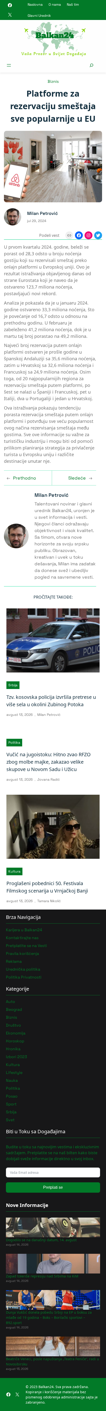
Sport (11, 1104)
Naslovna (35, 4)
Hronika (13, 1048)
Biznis (53, 81)
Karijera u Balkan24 (24, 929)
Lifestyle (14, 1072)
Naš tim (73, 4)
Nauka (12, 1080)
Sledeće (77, 478)
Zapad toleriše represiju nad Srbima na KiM (42, 1276)
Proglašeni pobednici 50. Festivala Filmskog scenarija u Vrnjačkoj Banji (47, 887)
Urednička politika (23, 969)
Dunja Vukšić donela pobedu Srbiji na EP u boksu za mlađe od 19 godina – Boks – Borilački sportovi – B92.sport (49, 1317)
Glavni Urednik (39, 15)
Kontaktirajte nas (22, 937)
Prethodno (24, 478)
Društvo (13, 1025)
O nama (55, 4)
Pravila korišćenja (22, 953)
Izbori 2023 (16, 1056)
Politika (14, 742)
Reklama (14, 961)
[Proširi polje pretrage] (91, 65)
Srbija (13, 685)
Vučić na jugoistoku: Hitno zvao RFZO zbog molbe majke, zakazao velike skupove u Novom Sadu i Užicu (48, 762)
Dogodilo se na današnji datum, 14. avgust (41, 1240)
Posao (12, 1096)
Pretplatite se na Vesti (26, 945)
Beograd (14, 1009)
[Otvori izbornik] (9, 65)
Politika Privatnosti (23, 977)
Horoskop (15, 1041)
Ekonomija (15, 1033)
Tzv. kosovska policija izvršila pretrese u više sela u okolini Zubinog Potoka (51, 701)
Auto (10, 1001)
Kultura (14, 871)
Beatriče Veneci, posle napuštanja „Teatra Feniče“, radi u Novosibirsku (52, 1361)
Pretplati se (53, 1187)
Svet (10, 1119)
